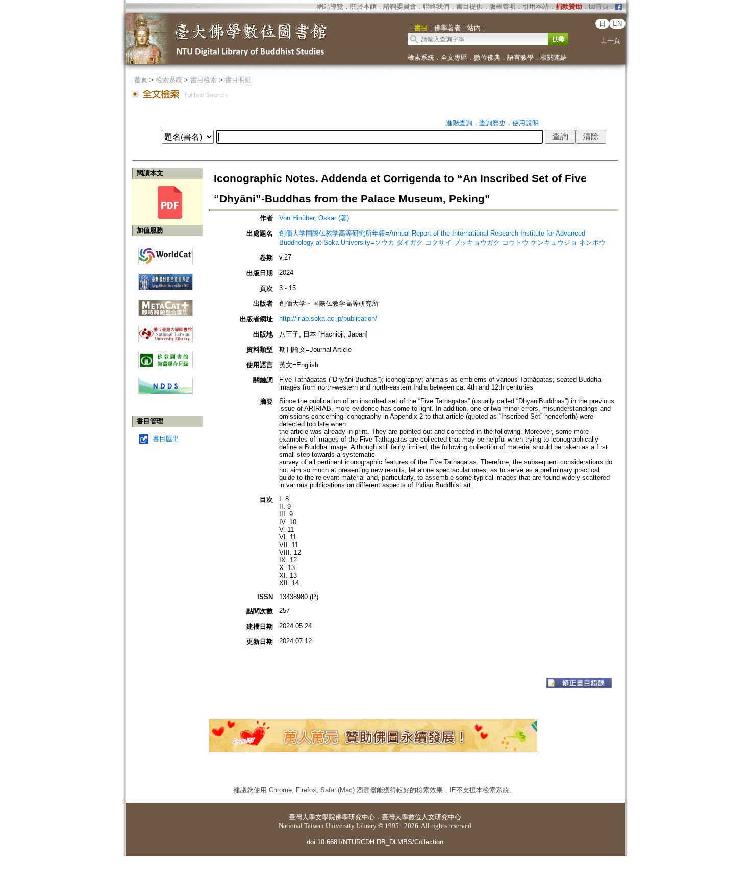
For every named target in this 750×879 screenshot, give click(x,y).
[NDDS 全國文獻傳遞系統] (165, 392)
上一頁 (610, 40)
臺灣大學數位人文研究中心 (421, 817)
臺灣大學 (302, 817)
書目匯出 (166, 439)
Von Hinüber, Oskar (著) (314, 218)
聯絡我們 (436, 6)
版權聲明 (502, 6)
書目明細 (238, 80)
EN (617, 24)
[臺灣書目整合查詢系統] (165, 278)
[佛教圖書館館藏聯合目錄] (165, 356)
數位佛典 (487, 57)
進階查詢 (459, 123)
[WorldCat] (165, 253)
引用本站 (535, 6)
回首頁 (599, 6)
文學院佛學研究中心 (345, 817)
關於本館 (363, 6)
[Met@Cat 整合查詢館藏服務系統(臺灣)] (165, 304)
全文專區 (454, 57)
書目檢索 (203, 80)
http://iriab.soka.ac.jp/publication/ (328, 318)
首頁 (140, 80)
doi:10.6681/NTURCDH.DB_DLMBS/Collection (375, 842)
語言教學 (520, 57)
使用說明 (525, 123)
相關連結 (553, 57)
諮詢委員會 (399, 6)
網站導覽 (330, 6)
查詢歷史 (492, 123)
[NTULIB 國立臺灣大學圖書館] (165, 330)
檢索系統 (421, 57)
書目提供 (469, 6)
